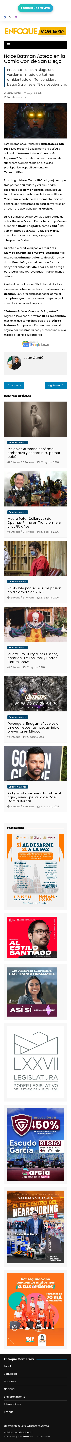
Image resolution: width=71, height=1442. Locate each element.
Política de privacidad (17, 1432)
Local (7, 1366)
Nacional (9, 1389)
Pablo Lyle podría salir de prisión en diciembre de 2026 (34, 590)
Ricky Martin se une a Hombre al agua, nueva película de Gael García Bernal (34, 797)
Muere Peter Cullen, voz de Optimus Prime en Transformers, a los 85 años (34, 522)
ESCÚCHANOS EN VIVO (35, 8)
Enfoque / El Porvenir (22, 462)
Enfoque (15, 667)
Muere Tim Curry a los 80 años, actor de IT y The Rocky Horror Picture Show (32, 658)
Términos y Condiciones (18, 1436)
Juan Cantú (14, 93)
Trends (8, 1412)
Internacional (12, 1404)
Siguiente (54, 385)
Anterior (16, 385)
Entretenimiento (16, 97)
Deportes (10, 1381)
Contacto (43, 1436)
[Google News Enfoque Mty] (35, 343)
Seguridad (10, 1374)
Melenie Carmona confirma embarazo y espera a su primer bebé (33, 453)
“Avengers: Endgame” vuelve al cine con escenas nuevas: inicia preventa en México (33, 727)
